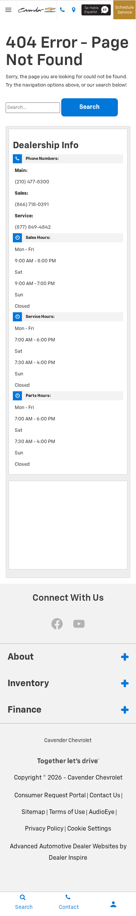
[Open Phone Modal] (62, 9)
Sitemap (33, 812)
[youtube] (79, 623)
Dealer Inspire (68, 858)
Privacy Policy (44, 829)
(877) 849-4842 (33, 227)
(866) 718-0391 (32, 204)
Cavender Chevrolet (95, 778)
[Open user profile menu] (113, 904)
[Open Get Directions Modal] (73, 9)
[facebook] (57, 623)
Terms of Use (67, 812)
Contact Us (105, 796)
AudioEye (101, 812)
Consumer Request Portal (50, 796)
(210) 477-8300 (32, 182)
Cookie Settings (89, 829)
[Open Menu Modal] (8, 9)
